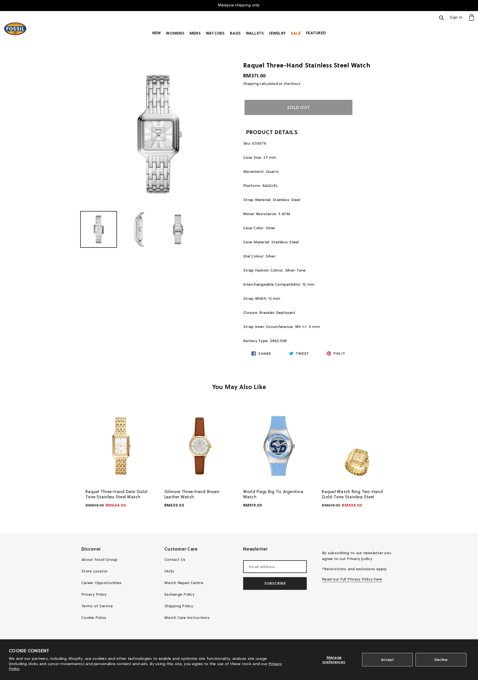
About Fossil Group (99, 559)
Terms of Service (97, 606)
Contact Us (175, 559)
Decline (441, 659)
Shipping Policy (178, 606)
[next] (391, 460)
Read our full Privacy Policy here (352, 579)
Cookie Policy (93, 617)
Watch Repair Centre (183, 582)
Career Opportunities (101, 582)
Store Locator (94, 571)
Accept (387, 659)
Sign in (457, 17)
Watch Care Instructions (187, 617)
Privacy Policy (94, 594)
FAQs (169, 571)
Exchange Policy (179, 594)
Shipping (251, 83)
